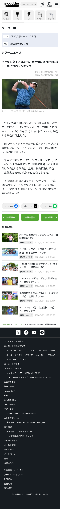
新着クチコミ (10, 381)
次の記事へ (50, 217)
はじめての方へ (10, 440)
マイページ (9, 449)
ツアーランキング (29, 413)
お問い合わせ (10, 463)
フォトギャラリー (24, 431)
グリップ (29, 354)
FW (20, 350)
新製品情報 (9, 386)
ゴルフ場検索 (10, 404)
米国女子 (20, 422)
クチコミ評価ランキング (17, 377)
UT (25, 350)
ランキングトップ (14, 372)
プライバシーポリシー (13, 474)
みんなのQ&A (10, 399)
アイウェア (50, 354)
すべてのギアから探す (13, 341)
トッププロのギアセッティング (20, 436)
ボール (9, 354)
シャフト (19, 354)
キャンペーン (9, 454)
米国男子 (10, 422)
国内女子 (41, 422)
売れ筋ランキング (32, 372)
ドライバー (11, 350)
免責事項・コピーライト (14, 470)
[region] (30, 16)
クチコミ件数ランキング (40, 377)
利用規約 (8, 479)
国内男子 (31, 422)
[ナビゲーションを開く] (57, 4)
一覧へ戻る (30, 217)
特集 (6, 458)
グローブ (22, 359)
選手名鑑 (10, 431)
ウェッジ (43, 350)
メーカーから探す (11, 363)
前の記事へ (10, 217)
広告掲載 (8, 488)
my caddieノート (11, 390)
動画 (6, 395)
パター (52, 350)
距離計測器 (11, 359)
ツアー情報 (8, 408)
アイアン (32, 350)
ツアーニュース (13, 413)
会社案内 (8, 483)
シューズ (39, 354)
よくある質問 (10, 445)
